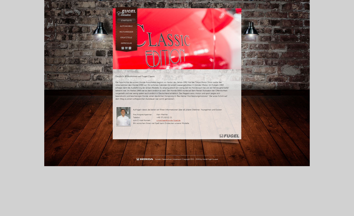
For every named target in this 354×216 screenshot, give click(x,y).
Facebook (122, 48)
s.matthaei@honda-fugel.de (168, 120)
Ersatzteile (126, 38)
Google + (126, 48)
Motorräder (126, 32)
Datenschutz (167, 159)
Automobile (126, 26)
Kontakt (158, 159)
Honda (144, 159)
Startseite (126, 21)
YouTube (130, 48)
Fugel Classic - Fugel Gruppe (126, 12)
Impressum (126, 43)
